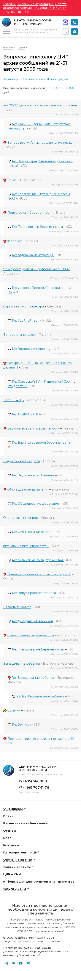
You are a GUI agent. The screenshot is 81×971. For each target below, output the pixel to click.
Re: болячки (21, 724)
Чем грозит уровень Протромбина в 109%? (36, 269)
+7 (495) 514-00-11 (74, 22)
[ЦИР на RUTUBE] (28, 963)
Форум (21, 47)
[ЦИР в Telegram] (6, 963)
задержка (14, 241)
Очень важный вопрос (20, 518)
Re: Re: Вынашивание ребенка (40, 696)
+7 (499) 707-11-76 (33, 787)
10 (62, 87)
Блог (7, 838)
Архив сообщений (34, 79)
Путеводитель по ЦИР (21, 852)
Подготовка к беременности (29, 213)
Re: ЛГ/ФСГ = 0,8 (25, 414)
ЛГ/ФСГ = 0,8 (13, 400)
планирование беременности (30, 635)
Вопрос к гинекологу (19, 335)
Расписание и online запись (25, 823)
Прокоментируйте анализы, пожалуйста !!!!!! (40, 739)
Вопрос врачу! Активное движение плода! (40, 143)
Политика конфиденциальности (27, 948)
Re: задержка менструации (33, 255)
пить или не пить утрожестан (26, 546)
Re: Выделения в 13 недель (33, 475)
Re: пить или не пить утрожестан (38, 560)
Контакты (11, 845)
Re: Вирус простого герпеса (34, 593)
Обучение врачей (17, 859)
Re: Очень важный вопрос (32, 532)
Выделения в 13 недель (21, 461)
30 (73, 87)
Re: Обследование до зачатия (35, 504)
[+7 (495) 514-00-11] (74, 22)
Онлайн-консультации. (35, 4)
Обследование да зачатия (27, 489)
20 (69, 87)
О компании (13, 808)
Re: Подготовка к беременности (37, 227)
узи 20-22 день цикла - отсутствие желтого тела (40, 105)
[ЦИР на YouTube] (20, 963)
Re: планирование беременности (38, 649)
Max (65, 22)
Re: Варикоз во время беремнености (41, 442)
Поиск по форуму (57, 79)
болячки (13, 710)
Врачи (8, 816)
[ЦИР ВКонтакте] (13, 963)
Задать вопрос (12, 79)
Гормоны (14, 180)
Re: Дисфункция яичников (32, 621)
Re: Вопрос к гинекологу (31, 349)
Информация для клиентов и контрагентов (39, 881)
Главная (8, 47)
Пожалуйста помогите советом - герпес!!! (39, 574)
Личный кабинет (74, 31)
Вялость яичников (17, 607)
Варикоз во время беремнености (33, 428)
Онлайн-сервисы (17, 867)
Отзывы (9, 830)
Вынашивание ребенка (21, 663)
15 (65, 87)
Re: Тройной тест (25, 320)
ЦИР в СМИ (12, 874)
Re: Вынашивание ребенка (33, 678)
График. (9, 4)
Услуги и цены (14, 888)
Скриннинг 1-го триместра (23, 306)
